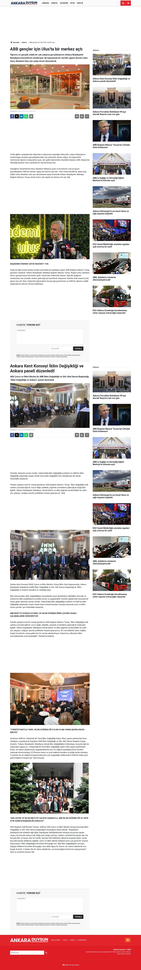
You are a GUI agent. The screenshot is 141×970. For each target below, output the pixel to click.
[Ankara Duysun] (24, 3)
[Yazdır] (31, 116)
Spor (72, 3)
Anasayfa (16, 42)
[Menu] (128, 3)
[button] (77, 116)
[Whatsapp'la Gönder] (26, 116)
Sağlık (80, 3)
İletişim (72, 940)
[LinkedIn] (21, 116)
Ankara (45, 3)
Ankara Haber (55, 940)
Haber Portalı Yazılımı (72, 965)
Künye (65, 940)
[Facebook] (12, 116)
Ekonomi (64, 3)
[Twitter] (17, 116)
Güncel (54, 3)
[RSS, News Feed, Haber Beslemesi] (127, 940)
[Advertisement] (70, 23)
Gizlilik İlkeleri (82, 940)
